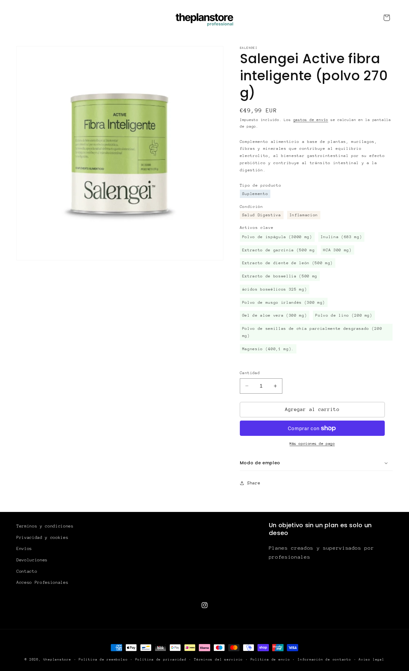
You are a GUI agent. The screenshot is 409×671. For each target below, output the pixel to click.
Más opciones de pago (312, 444)
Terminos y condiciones (45, 526)
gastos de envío (310, 120)
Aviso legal (371, 659)
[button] (316, 463)
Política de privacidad (161, 659)
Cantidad (250, 373)
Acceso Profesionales (42, 582)
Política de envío (270, 659)
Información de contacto (324, 659)
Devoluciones (32, 559)
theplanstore (57, 659)
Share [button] (253, 482)
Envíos (24, 548)
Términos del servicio (218, 659)
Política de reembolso (103, 659)
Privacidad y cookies (42, 537)
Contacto (26, 571)
